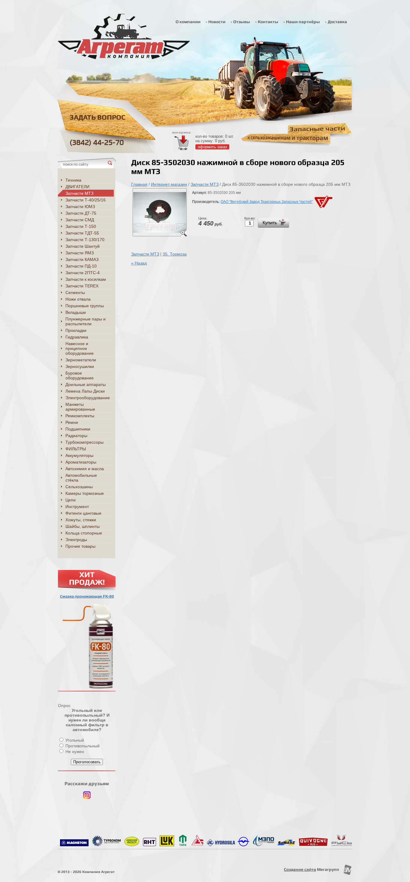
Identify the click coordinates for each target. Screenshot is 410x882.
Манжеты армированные (80, 407)
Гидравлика (76, 337)
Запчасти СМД (79, 219)
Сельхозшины (79, 486)
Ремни (71, 422)
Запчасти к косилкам (85, 279)
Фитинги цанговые (83, 513)
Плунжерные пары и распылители (85, 321)
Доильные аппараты (85, 384)
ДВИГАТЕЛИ (77, 186)
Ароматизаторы (80, 462)
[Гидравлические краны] (263, 844)
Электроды (76, 539)
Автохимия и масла (84, 468)
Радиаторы (76, 435)
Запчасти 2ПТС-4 (82, 272)
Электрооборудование (87, 397)
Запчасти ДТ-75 (80, 213)
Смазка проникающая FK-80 (87, 596)
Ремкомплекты (79, 415)
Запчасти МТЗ (205, 184)
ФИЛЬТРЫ (75, 448)
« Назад (139, 263)
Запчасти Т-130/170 (84, 239)
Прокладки (75, 330)
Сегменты (75, 292)
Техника (73, 180)
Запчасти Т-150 (80, 226)
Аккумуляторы (79, 455)
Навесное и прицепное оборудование (79, 348)
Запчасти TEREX (81, 285)
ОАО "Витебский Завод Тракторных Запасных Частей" (267, 202)
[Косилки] (286, 844)
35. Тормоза (175, 254)
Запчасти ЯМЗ (79, 252)
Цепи (70, 500)
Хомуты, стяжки (80, 519)
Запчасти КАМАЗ (81, 259)
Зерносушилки (79, 366)
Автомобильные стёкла (81, 477)
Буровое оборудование (79, 375)
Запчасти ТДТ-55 (82, 233)
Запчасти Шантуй (82, 246)
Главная (139, 184)
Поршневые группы (84, 305)
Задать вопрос (97, 117)
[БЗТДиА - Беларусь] (197, 844)
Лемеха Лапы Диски (85, 391)
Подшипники (77, 429)
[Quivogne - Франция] (313, 844)
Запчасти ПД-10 (81, 266)
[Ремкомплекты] (342, 844)
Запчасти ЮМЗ (80, 206)
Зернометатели (80, 359)
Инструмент (77, 506)
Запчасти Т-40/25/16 (85, 200)
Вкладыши (75, 312)
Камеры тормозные (84, 493)
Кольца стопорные (83, 533)
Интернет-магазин (169, 184)
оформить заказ (212, 147)
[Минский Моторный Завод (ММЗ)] (243, 844)
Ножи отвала (78, 299)
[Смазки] (149, 844)
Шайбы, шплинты (82, 526)
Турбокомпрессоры (84, 442)
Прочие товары (80, 546)
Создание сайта (300, 869)
